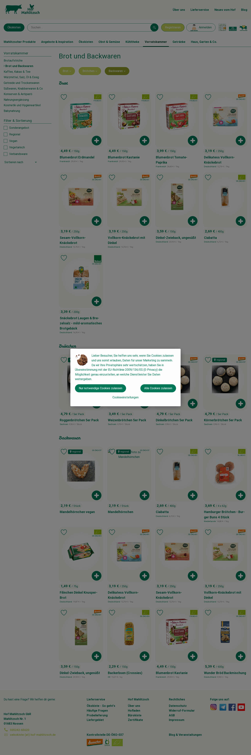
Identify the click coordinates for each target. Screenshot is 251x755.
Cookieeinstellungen (125, 397)
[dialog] (125, 377)
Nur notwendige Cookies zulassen (100, 388)
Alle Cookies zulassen (158, 388)
